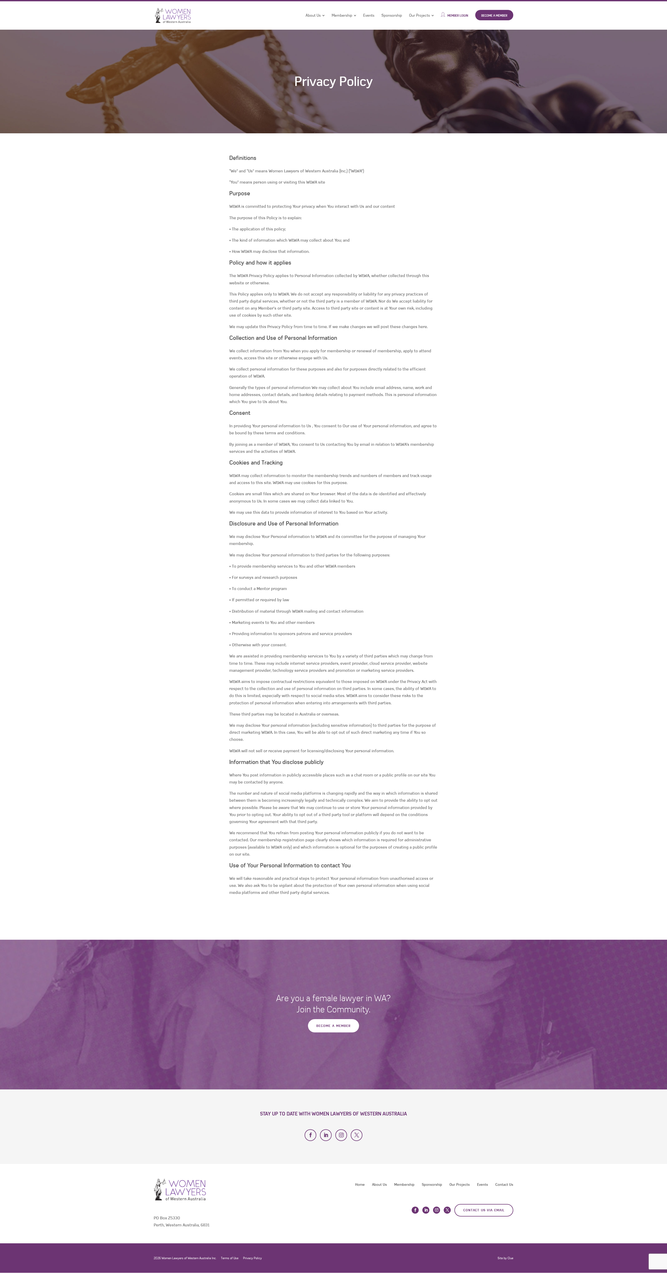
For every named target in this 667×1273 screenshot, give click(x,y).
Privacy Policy (252, 1258)
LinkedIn (326, 1135)
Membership (342, 15)
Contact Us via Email (483, 1210)
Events (368, 15)
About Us (313, 15)
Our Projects (419, 15)
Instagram (341, 1135)
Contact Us (504, 1184)
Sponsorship (391, 15)
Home (360, 1184)
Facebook (310, 1135)
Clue (510, 1258)
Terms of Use (229, 1258)
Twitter (356, 1135)
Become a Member (494, 15)
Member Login (457, 15)
